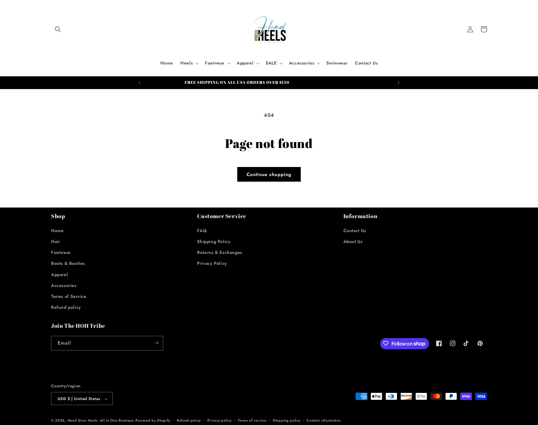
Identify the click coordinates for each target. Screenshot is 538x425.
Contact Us (354, 230)
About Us (353, 241)
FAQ (202, 230)
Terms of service (252, 420)
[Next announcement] (398, 82)
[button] (58, 29)
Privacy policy (219, 420)
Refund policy (66, 307)
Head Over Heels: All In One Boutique (101, 420)
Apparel (59, 274)
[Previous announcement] (139, 82)
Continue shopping (269, 174)
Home (57, 230)
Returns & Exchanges (219, 252)
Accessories (64, 285)
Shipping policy (286, 420)
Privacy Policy (212, 263)
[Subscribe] (156, 343)
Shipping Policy (213, 241)
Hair (55, 241)
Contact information (324, 420)
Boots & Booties (68, 263)
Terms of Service (69, 296)
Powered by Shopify (153, 420)
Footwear (61, 252)
